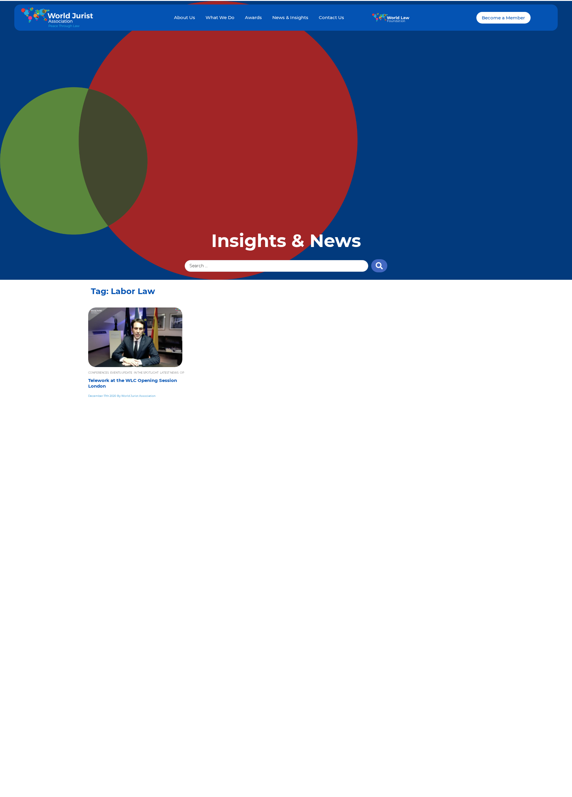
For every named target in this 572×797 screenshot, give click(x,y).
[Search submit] (379, 265)
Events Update (121, 372)
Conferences (98, 372)
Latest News (169, 372)
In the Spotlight (146, 372)
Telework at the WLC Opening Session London (132, 383)
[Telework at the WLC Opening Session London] (135, 337)
